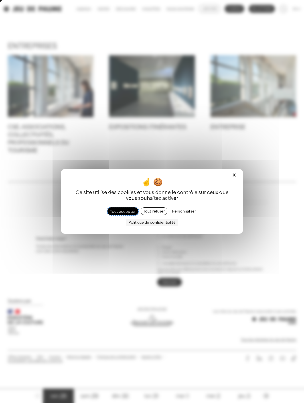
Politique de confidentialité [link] (152, 222)
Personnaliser (184, 211)
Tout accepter (123, 211)
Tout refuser (154, 211)
